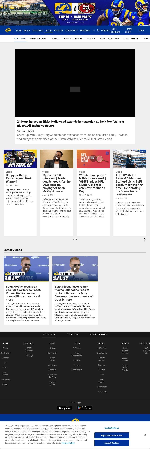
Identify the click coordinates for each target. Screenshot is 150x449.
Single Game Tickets (125, 367)
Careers (5, 384)
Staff (5, 362)
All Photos (102, 348)
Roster (5, 348)
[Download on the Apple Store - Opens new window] (64, 408)
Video (77, 343)
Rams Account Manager (125, 350)
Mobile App (52, 365)
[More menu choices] (93, 30)
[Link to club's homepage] (8, 30)
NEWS (52, 343)
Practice (102, 370)
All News (52, 348)
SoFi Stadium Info (146, 350)
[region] (75, 435)
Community (52, 353)
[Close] (145, 435)
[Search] (98, 30)
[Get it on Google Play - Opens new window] (84, 409)
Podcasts (52, 370)
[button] (75, 89)
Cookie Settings (112, 428)
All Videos (77, 348)
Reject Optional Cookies (112, 435)
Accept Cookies (112, 443)
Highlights (77, 365)
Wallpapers (102, 391)
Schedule (29, 343)
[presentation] (145, 239)
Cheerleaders (77, 370)
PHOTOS (101, 343)
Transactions (5, 379)
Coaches (5, 358)
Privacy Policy (54, 443)
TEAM (5, 343)
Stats (5, 367)
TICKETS (124, 343)
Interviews (77, 360)
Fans (102, 374)
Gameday (102, 365)
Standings (29, 355)
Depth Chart (5, 353)
